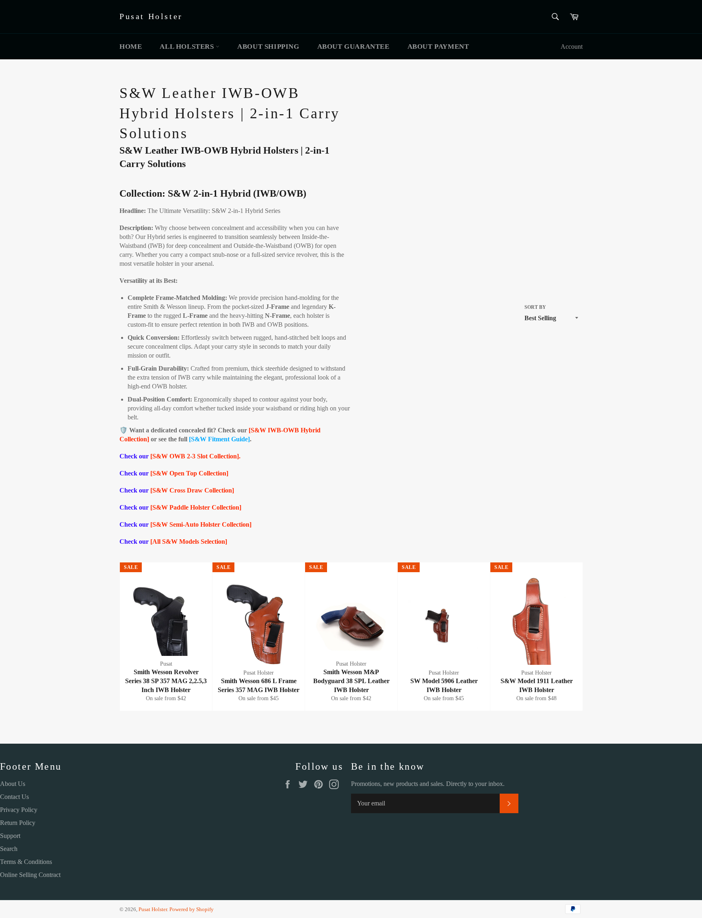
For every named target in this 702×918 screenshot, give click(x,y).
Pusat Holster (151, 16)
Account (572, 46)
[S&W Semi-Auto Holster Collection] (200, 524)
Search (8, 848)
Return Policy (17, 822)
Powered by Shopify (191, 909)
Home (130, 46)
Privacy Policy (18, 809)
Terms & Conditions (26, 861)
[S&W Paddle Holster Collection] (195, 507)
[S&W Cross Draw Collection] (192, 490)
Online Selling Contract (30, 874)
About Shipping (268, 46)
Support (10, 835)
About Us (12, 783)
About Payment (438, 46)
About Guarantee (353, 46)
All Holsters (188, 46)
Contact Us (14, 796)
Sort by (535, 307)
